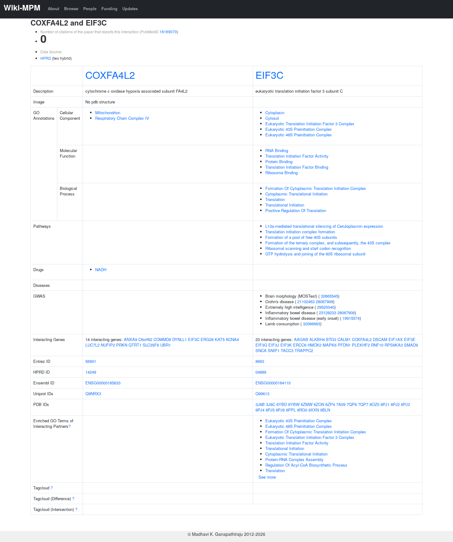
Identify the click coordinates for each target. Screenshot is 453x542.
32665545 (329, 296)
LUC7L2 (92, 345)
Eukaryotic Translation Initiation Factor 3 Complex (309, 123)
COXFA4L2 (110, 74)
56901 (90, 361)
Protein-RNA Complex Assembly (294, 459)
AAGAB (301, 339)
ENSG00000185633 (102, 383)
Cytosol (272, 118)
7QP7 (363, 404)
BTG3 (331, 339)
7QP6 (352, 404)
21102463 (306, 301)
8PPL (291, 410)
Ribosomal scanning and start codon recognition (308, 248)
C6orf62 (145, 339)
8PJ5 (270, 410)
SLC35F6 (151, 345)
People (89, 8)
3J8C (270, 404)
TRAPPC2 (304, 350)
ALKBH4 (317, 339)
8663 (259, 361)
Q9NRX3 (93, 393)
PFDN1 (344, 345)
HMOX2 (314, 345)
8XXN (313, 410)
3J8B (260, 404)
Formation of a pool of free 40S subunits (301, 237)
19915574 (351, 318)
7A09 (340, 404)
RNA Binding (276, 150)
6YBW (294, 404)
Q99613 (262, 393)
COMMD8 (162, 339)
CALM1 (344, 339)
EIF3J (273, 345)
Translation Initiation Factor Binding (296, 167)
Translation (275, 199)
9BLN (325, 410)
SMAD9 (411, 345)
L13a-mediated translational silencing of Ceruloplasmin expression (324, 226)
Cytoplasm (274, 112)
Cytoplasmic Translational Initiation (296, 194)
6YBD (281, 404)
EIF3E (409, 339)
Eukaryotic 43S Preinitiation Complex (298, 129)
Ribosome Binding (281, 172)
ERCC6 (299, 345)
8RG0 (302, 410)
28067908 (324, 301)
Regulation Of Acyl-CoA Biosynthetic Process (306, 465)
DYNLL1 (179, 339)
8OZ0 (374, 404)
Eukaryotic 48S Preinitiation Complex (298, 135)
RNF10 (377, 345)
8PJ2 (395, 404)
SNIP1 (274, 350)
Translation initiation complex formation (300, 232)
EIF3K (286, 345)
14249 (90, 372)
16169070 (168, 31)
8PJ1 (385, 404)
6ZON (319, 404)
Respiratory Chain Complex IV (122, 118)
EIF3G (261, 345)
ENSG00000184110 (273, 383)
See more (267, 477)
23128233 (327, 312)
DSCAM (380, 339)
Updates (130, 8)
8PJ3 (405, 404)
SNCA (261, 350)
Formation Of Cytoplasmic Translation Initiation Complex (315, 188)
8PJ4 (259, 410)
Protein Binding (278, 161)
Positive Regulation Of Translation (295, 210)
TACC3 (287, 350)
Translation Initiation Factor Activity (297, 156)
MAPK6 (330, 345)
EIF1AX (396, 339)
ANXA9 (130, 339)
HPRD (45, 58)
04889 (260, 372)
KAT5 (220, 339)
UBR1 (165, 345)
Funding (109, 8)
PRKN (121, 345)
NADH (100, 269)
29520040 (325, 307)
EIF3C (269, 74)
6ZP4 (330, 404)
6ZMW (306, 404)
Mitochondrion (107, 112)
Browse (71, 8)
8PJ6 (280, 410)
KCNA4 (232, 339)
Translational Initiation (284, 205)
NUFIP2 (108, 345)
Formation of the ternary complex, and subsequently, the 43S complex (328, 243)
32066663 (311, 324)
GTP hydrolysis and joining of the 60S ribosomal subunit (315, 254)
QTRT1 (135, 345)
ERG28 (207, 339)
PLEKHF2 (361, 345)
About (53, 8)
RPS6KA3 (394, 345)
